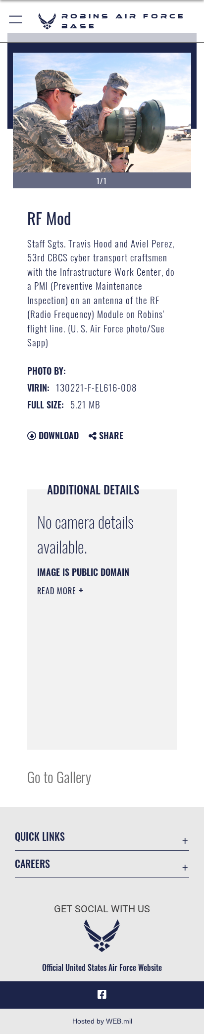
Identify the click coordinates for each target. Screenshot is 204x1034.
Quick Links (40, 836)
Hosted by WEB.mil (102, 1021)
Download (57, 435)
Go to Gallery (59, 776)
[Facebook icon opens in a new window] (102, 994)
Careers (32, 864)
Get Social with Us (102, 909)
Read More (58, 591)
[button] (16, 21)
